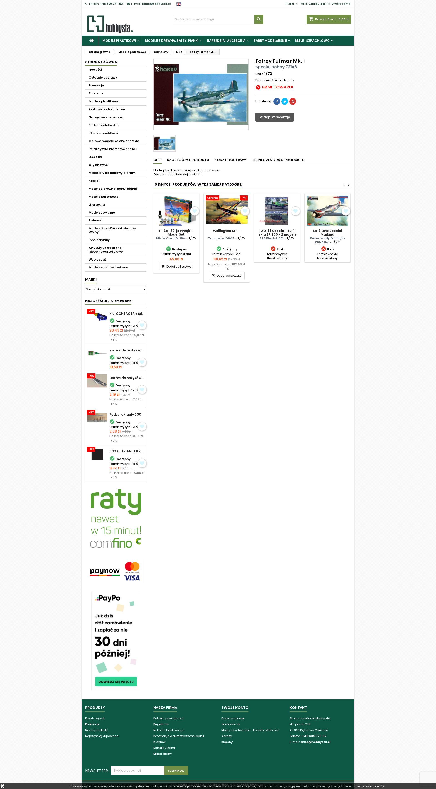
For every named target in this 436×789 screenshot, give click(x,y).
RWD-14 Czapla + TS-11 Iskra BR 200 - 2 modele (277, 233)
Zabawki (95, 220)
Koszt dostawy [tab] (230, 159)
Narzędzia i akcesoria (226, 40)
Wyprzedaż (97, 259)
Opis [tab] (157, 159)
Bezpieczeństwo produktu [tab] (278, 159)
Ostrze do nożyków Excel (126, 378)
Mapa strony (162, 754)
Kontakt (298, 707)
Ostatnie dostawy (103, 77)
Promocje (96, 85)
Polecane (96, 93)
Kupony (227, 742)
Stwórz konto (340, 4)
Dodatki (95, 157)
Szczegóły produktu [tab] (188, 159)
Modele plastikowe (119, 40)
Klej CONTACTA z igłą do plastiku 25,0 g (126, 313)
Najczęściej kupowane (102, 736)
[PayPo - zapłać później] (115, 640)
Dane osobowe (232, 718)
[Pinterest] (292, 101)
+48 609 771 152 (111, 4)
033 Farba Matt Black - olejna (126, 451)
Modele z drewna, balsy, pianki (171, 40)
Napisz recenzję (276, 117)
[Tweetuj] (284, 101)
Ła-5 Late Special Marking (327, 233)
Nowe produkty (96, 730)
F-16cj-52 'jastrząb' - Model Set (176, 233)
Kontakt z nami (164, 748)
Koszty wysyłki (95, 718)
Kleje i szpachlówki (312, 40)
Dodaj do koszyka (176, 266)
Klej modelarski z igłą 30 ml (126, 350)
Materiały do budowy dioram (112, 173)
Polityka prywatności (168, 718)
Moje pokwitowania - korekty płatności (249, 730)
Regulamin (161, 724)
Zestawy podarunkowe (107, 109)
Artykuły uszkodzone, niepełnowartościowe (106, 250)
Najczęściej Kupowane (108, 300)
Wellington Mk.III (226, 231)
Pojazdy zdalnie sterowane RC (113, 149)
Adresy (226, 736)
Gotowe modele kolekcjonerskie (114, 141)
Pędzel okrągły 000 (125, 414)
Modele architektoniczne (108, 267)
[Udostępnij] (276, 101)
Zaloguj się (317, 4)
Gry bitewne (98, 165)
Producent (263, 80)
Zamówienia (230, 724)
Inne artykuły (99, 240)
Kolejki (94, 181)
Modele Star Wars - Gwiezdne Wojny (112, 230)
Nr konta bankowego (168, 730)
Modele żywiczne (102, 212)
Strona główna (101, 61)
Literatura (97, 204)
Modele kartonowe (103, 196)
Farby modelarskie (270, 40)
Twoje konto (234, 707)
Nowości (95, 69)
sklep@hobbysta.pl (156, 4)
